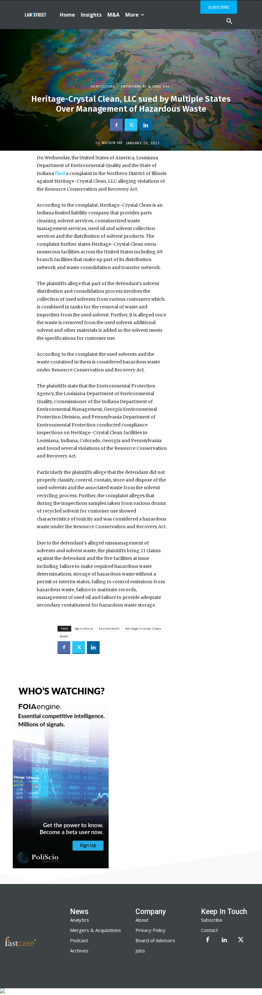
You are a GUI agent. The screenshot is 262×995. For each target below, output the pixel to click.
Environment (109, 628)
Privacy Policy (150, 930)
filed (60, 173)
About (142, 920)
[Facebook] (116, 125)
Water (64, 636)
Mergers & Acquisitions (95, 930)
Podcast (79, 940)
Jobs (140, 950)
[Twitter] (131, 125)
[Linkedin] (145, 125)
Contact (209, 930)
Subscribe (211, 920)
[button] (229, 21)
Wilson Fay (112, 143)
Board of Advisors (155, 940)
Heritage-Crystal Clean (143, 628)
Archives (79, 950)
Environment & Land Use (145, 86)
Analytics (79, 920)
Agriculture (103, 86)
